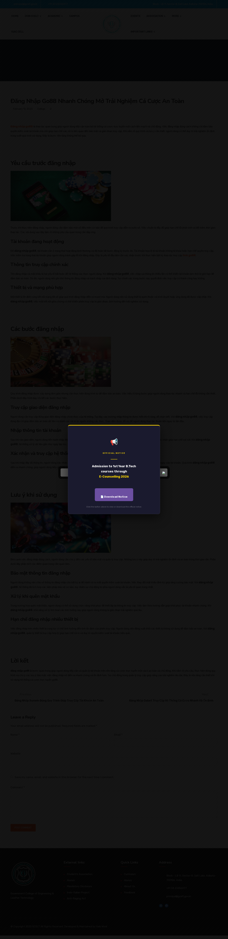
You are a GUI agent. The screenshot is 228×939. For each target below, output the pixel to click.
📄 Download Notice (114, 496)
